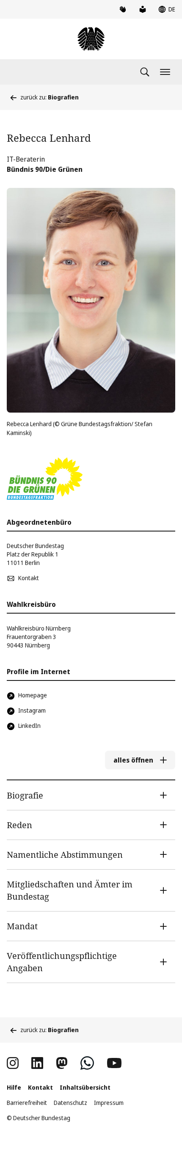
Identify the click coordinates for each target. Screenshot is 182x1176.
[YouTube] (114, 1063)
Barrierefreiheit (27, 1103)
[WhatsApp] (87, 1063)
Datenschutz (70, 1103)
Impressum (109, 1103)
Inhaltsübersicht (85, 1087)
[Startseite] (91, 39)
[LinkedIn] (37, 1063)
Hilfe (14, 1087)
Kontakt (40, 1087)
